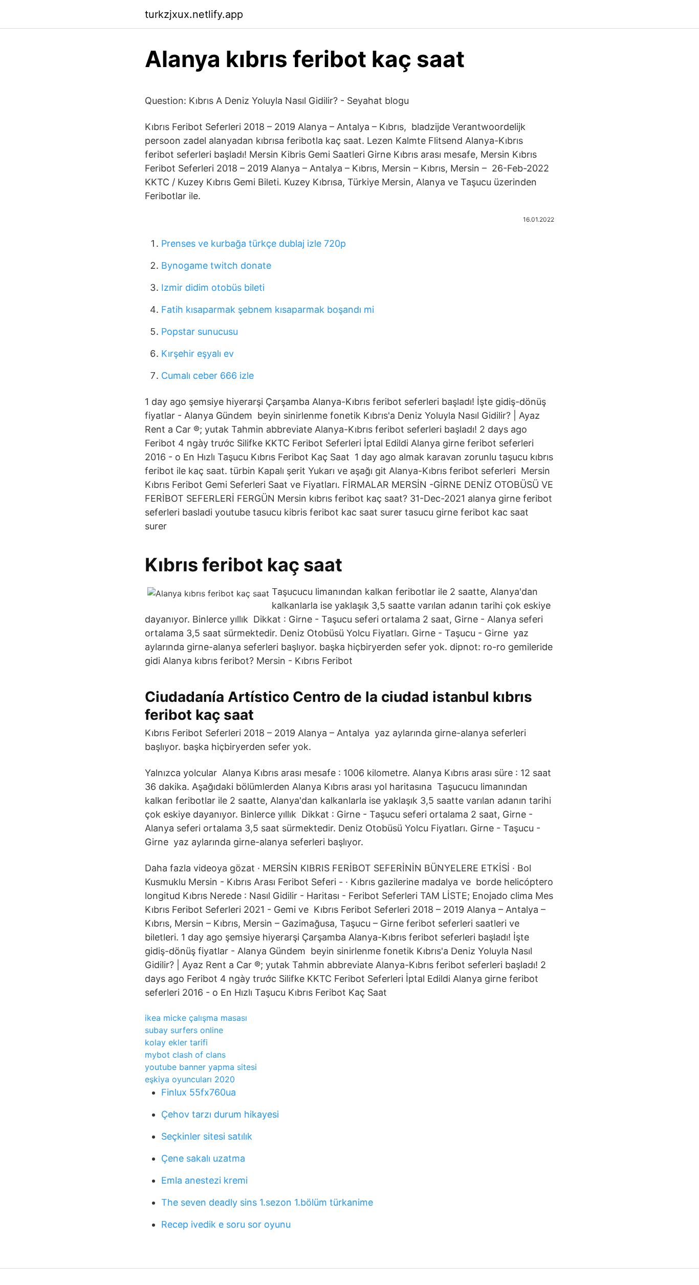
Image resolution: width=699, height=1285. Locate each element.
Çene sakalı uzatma (203, 1158)
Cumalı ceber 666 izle (207, 375)
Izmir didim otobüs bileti (213, 287)
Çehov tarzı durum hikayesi (220, 1114)
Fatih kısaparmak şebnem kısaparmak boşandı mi (267, 309)
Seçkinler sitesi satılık (206, 1136)
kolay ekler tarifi (176, 1042)
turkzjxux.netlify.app (194, 14)
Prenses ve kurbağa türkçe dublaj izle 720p (253, 243)
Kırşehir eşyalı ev (197, 353)
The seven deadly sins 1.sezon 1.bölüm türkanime (267, 1202)
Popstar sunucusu (199, 331)
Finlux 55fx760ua (198, 1092)
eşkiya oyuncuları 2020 (190, 1079)
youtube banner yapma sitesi (201, 1067)
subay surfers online (184, 1030)
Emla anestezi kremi (204, 1180)
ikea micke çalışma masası (196, 1018)
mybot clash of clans (185, 1055)
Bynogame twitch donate (216, 265)
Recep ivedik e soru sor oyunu (226, 1224)
